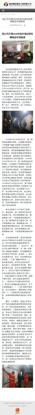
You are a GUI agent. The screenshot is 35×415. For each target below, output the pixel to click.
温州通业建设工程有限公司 (20, 403)
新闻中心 (13, 14)
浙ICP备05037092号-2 (15, 406)
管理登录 (24, 406)
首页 (8, 14)
